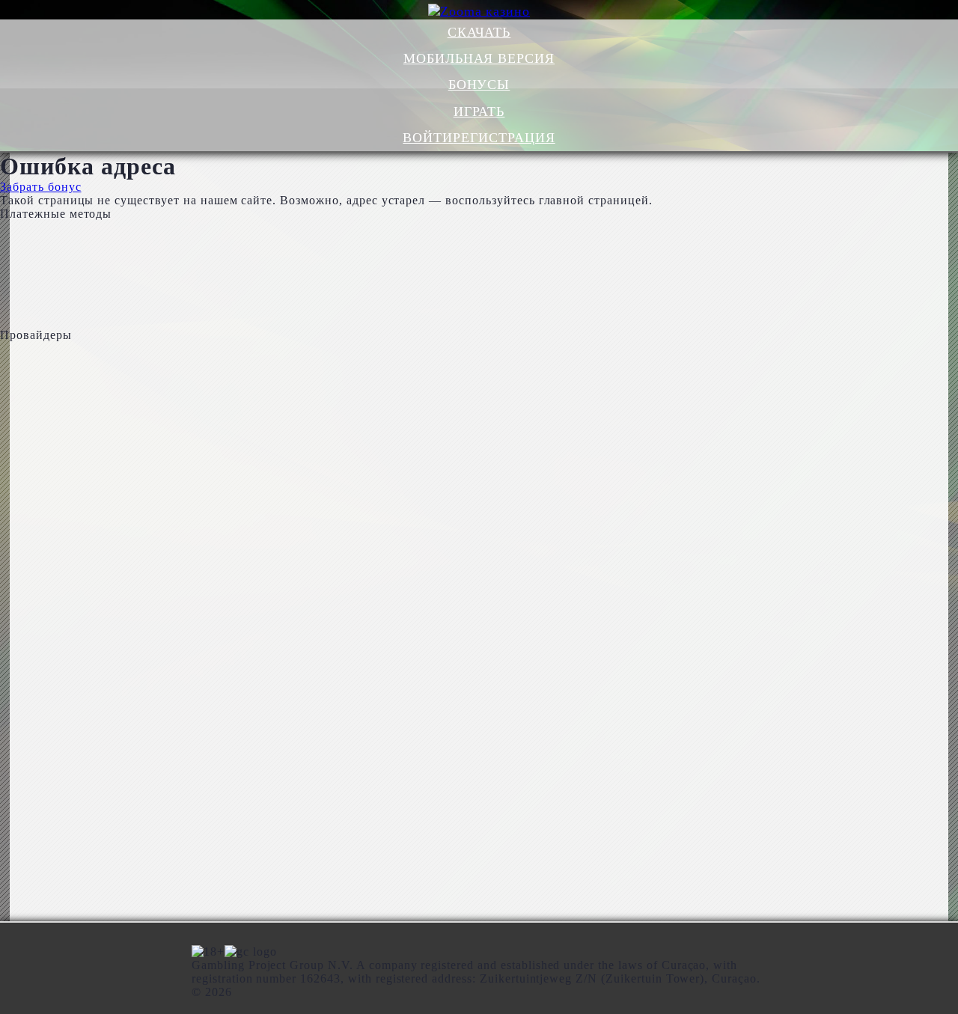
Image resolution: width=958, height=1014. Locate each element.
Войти (428, 137)
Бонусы (479, 84)
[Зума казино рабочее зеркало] (479, 11)
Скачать (479, 32)
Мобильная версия (479, 58)
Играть (479, 111)
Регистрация (504, 137)
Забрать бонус (40, 186)
